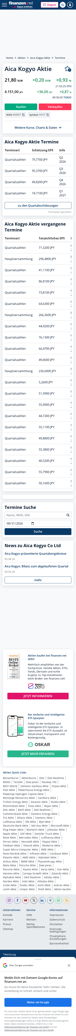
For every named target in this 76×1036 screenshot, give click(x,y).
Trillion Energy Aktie (15, 802)
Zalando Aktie (59, 873)
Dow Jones (32, 782)
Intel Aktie (28, 881)
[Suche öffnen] (63, 5)
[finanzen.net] (21, 3)
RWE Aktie (47, 849)
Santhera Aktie (47, 798)
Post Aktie (9, 790)
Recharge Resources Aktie (19, 798)
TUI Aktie (8, 817)
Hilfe (29, 915)
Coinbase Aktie (59, 853)
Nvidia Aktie (58, 802)
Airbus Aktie (10, 861)
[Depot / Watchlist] (68, 68)
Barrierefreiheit (59, 943)
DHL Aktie (9, 810)
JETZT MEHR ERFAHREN (38, 754)
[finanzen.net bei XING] (50, 900)
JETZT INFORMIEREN (38, 696)
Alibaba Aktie (45, 881)
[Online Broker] (21, 6)
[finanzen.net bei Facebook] (17, 900)
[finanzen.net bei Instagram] (9, 900)
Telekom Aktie (11, 845)
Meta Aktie (9, 865)
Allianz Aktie (24, 817)
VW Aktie (30, 821)
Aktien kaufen (62, 889)
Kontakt (7, 915)
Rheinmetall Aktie (14, 806)
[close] (69, 965)
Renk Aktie (9, 837)
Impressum (57, 915)
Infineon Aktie (38, 853)
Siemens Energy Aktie (44, 814)
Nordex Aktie (11, 881)
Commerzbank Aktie (15, 814)
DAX (41, 778)
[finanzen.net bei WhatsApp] (58, 900)
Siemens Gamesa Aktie (34, 786)
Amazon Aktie (39, 802)
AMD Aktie (29, 857)
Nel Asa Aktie (39, 825)
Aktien (21, 58)
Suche (38, 531)
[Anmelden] (70, 5)
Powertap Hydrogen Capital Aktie (23, 794)
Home (9, 58)
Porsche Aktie (27, 865)
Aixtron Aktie (61, 885)
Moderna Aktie (51, 845)
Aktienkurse (29, 778)
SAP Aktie (26, 833)
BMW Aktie (27, 861)
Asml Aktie (44, 885)
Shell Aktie (44, 889)
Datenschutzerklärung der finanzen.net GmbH (26, 1027)
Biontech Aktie (35, 829)
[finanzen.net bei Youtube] (25, 900)
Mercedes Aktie (28, 837)
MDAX (6, 782)
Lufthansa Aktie (12, 821)
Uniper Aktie (27, 889)
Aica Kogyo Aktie (40, 58)
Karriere (8, 919)
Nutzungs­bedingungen (58, 930)
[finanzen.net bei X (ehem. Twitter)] (33, 900)
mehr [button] (38, 580)
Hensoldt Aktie (30, 841)
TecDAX (18, 782)
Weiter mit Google (38, 1002)
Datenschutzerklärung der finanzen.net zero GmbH (29, 1030)
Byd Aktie (45, 821)
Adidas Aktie (51, 877)
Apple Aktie (10, 833)
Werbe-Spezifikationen (35, 925)
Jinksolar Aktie (56, 829)
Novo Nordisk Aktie (14, 853)
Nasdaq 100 (49, 782)
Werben (31, 919)
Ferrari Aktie (10, 841)
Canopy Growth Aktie (35, 873)
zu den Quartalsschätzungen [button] (38, 206)
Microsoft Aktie (60, 825)
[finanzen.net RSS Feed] (66, 900)
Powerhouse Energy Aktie (33, 790)
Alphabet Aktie (47, 857)
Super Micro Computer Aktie (20, 849)
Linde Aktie (10, 885)
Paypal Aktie (49, 841)
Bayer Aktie (51, 806)
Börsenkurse (10, 778)
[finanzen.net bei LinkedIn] (42, 900)
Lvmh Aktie (9, 889)
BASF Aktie (24, 810)
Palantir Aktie (11, 857)
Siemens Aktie (44, 817)
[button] (49, 5)
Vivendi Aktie (31, 845)
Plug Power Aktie (13, 829)
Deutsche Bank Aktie (15, 825)
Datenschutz (57, 919)
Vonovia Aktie (11, 873)
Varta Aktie (47, 869)
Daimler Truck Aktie (47, 833)
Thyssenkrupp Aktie (49, 861)
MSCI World (10, 786)
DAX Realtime (55, 778)
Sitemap (8, 929)
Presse (7, 924)
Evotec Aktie (27, 885)
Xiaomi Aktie (30, 869)
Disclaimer (56, 924)
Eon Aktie (63, 869)
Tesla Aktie (34, 806)
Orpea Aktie (59, 786)
